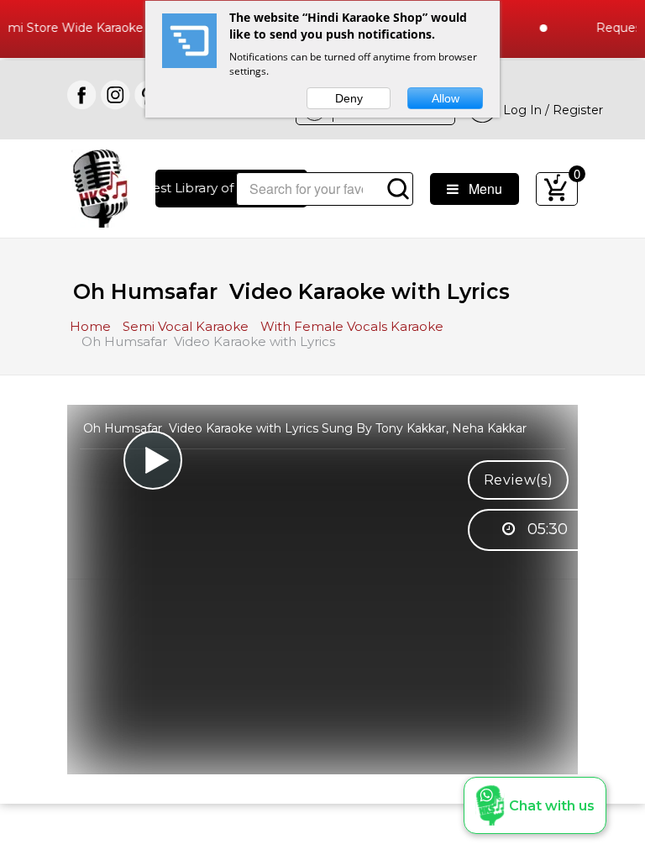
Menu (480, 188)
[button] (535, 805)
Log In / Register (549, 110)
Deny (349, 98)
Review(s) (518, 480)
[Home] (100, 187)
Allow (445, 98)
